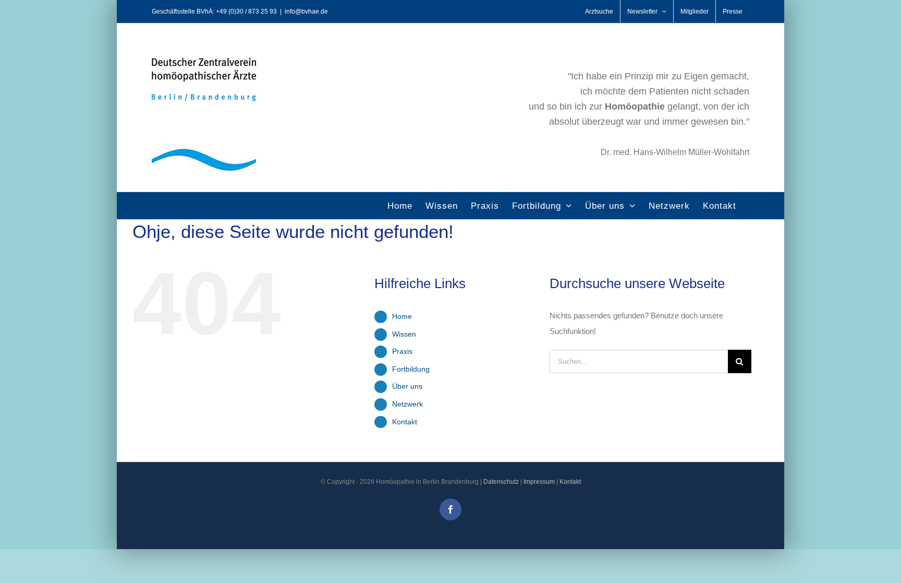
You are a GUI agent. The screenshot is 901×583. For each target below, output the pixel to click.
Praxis (402, 351)
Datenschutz (501, 481)
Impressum (539, 481)
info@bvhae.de (306, 11)
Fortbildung (411, 369)
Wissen (404, 334)
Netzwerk (407, 404)
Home (402, 316)
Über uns (407, 386)
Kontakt (404, 422)
